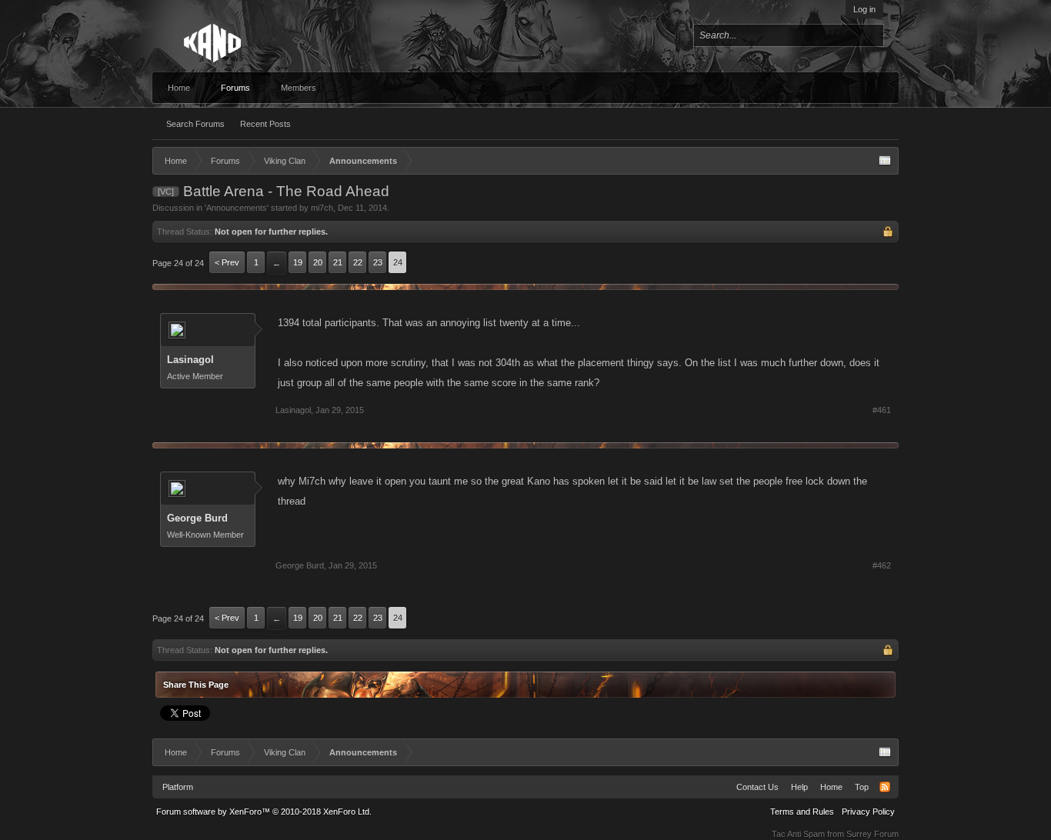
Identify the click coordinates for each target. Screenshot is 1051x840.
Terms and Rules (802, 811)
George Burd (197, 518)
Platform (177, 787)
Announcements (236, 207)
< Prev (227, 262)
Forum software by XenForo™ (264, 811)
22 (357, 262)
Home (179, 87)
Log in (864, 9)
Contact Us (757, 787)
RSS (885, 787)
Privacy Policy (868, 811)
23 (377, 262)
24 (397, 262)
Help (799, 787)
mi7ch (322, 207)
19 (297, 262)
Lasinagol (190, 359)
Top (862, 787)
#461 (881, 410)
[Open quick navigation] (885, 161)
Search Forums (195, 123)
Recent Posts (265, 123)
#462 (881, 565)
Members (298, 87)
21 (337, 262)
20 (317, 262)
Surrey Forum (872, 833)
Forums (235, 87)
